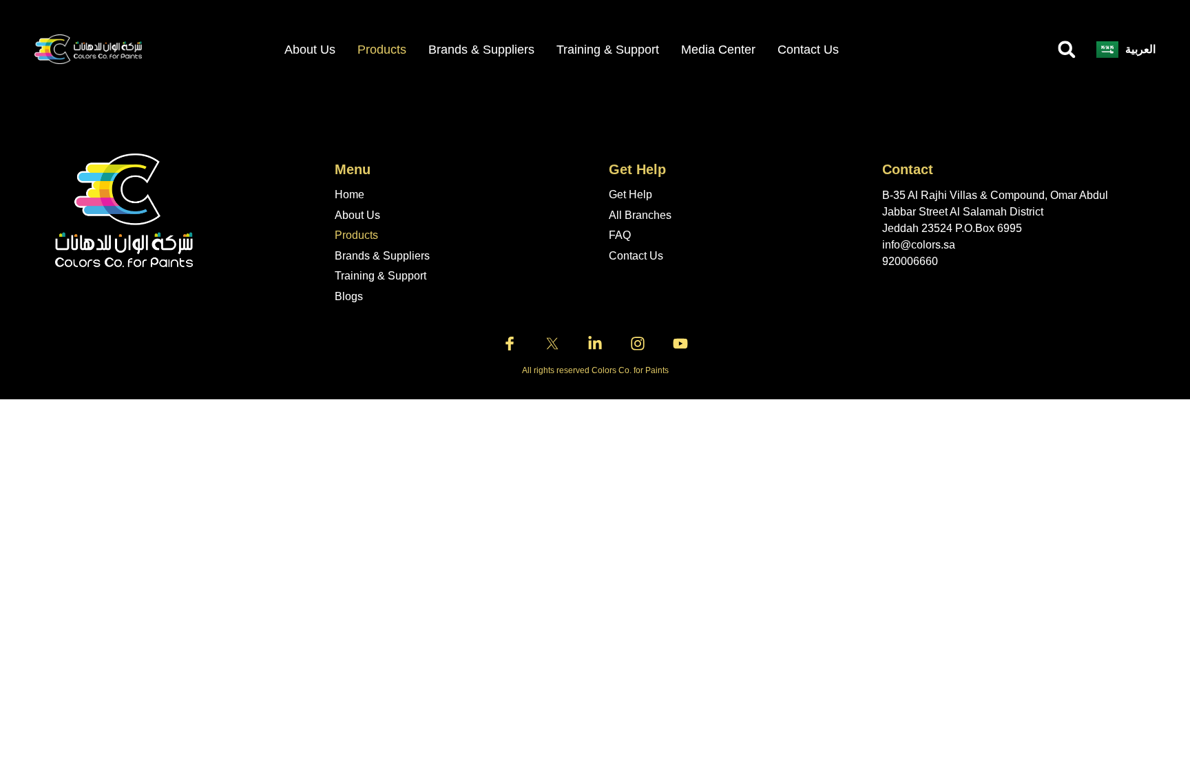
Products (381, 49)
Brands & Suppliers (481, 49)
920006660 (910, 261)
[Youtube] (680, 343)
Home (349, 194)
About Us (357, 215)
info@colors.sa (918, 245)
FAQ (620, 235)
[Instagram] (637, 343)
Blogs (349, 296)
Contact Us (808, 49)
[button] (1067, 49)
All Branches (640, 215)
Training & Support (607, 49)
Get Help (630, 194)
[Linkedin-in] (595, 343)
